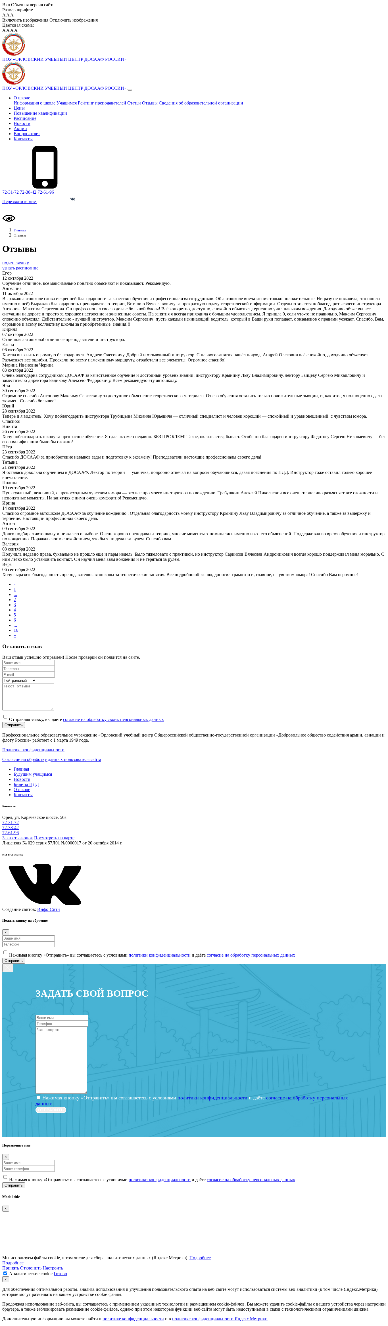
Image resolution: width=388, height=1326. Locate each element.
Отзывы (150, 103)
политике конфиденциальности (133, 1318)
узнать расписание (20, 267)
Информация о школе (34, 103)
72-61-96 (45, 192)
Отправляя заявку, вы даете (86, 719)
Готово (60, 1273)
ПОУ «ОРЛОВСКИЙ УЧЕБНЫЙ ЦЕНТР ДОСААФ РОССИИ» (65, 88)
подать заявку (15, 262)
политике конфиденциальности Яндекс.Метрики (220, 1318)
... (15, 594)
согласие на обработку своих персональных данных (113, 719)
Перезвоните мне (19, 201)
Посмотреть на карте (54, 837)
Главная (21, 769)
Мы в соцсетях (54, 201)
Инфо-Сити (48, 909)
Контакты (23, 138)
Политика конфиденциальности (33, 749)
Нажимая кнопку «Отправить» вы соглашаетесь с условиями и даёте (152, 955)
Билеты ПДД (26, 784)
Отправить (14, 725)
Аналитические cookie (31, 1273)
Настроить (53, 1268)
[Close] (7, 968)
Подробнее (200, 1257)
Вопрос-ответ (27, 133)
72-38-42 (28, 192)
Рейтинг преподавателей (102, 103)
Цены (19, 108)
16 (16, 630)
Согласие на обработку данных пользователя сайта (51, 759)
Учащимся (67, 103)
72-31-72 (11, 192)
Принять (10, 1268)
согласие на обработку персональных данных (251, 955)
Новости (22, 123)
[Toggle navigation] (130, 90)
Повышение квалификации (40, 113)
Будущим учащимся (33, 774)
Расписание (25, 118)
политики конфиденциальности (160, 955)
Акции (20, 128)
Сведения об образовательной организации (201, 103)
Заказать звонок (17, 837)
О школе (22, 97)
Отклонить (30, 1268)
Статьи (134, 103)
